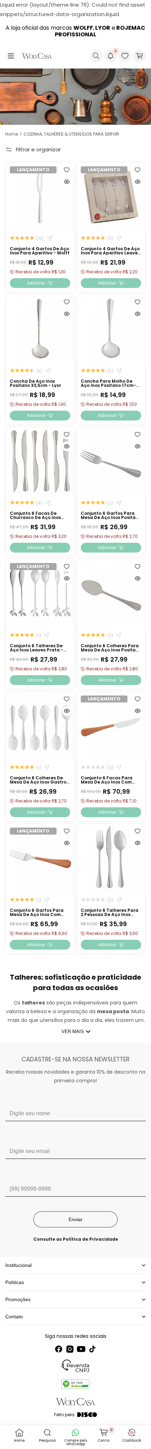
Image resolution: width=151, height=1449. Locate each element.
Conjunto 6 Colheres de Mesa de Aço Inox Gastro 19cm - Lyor (38, 782)
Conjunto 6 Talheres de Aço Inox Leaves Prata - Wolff (36, 650)
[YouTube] (81, 1349)
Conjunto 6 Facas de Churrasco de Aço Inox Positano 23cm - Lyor (35, 517)
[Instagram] (70, 1349)
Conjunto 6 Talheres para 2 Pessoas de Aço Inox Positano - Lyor (109, 914)
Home (11, 134)
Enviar (75, 1219)
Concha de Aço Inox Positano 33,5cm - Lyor (35, 383)
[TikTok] (92, 1349)
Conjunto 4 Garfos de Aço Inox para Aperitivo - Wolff (40, 251)
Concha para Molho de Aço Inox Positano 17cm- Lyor (108, 385)
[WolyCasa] (37, 56)
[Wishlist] (125, 56)
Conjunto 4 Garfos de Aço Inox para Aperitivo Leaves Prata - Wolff (110, 253)
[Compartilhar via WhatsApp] (49, 238)
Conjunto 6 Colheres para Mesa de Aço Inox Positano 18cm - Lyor (111, 650)
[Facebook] (58, 1349)
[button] (11, 56)
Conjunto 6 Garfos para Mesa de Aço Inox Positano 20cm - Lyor (111, 517)
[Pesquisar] (96, 56)
